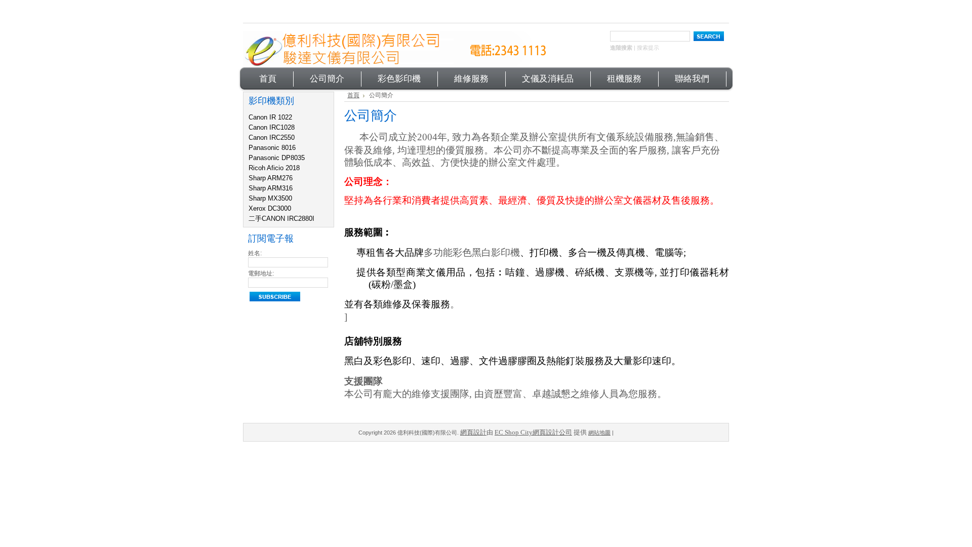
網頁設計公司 (552, 432)
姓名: (255, 253)
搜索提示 (648, 48)
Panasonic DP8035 (277, 158)
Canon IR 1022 (270, 117)
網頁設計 (473, 432)
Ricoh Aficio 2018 (274, 168)
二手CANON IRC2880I (281, 218)
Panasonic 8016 (272, 147)
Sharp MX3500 (270, 198)
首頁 (353, 95)
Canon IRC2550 (272, 137)
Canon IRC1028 (272, 127)
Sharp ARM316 (271, 188)
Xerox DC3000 (270, 208)
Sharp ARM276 (271, 178)
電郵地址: (261, 273)
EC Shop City (514, 432)
